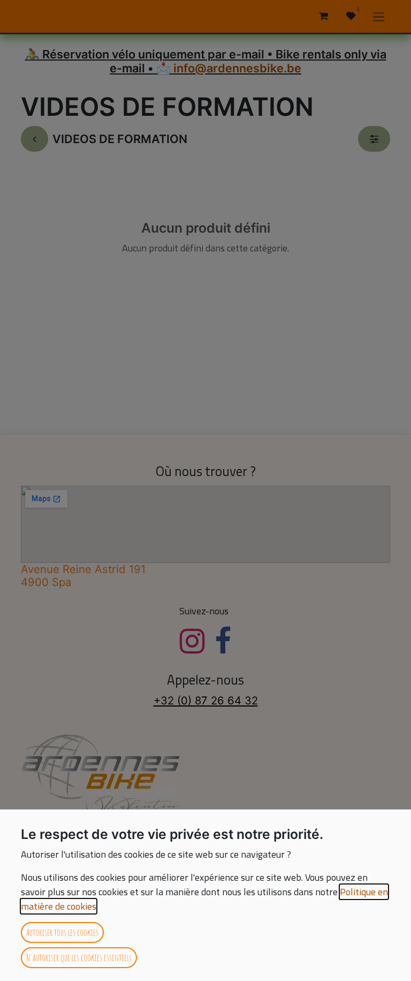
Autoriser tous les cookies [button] (62, 932)
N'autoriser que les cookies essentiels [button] (79, 957)
